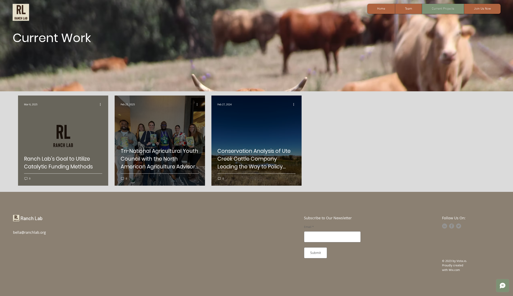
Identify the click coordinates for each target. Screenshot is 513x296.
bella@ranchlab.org (29, 232)
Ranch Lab (31, 218)
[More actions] (101, 104)
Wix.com (454, 270)
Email (307, 227)
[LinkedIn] (444, 226)
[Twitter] (458, 226)
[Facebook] (451, 226)
